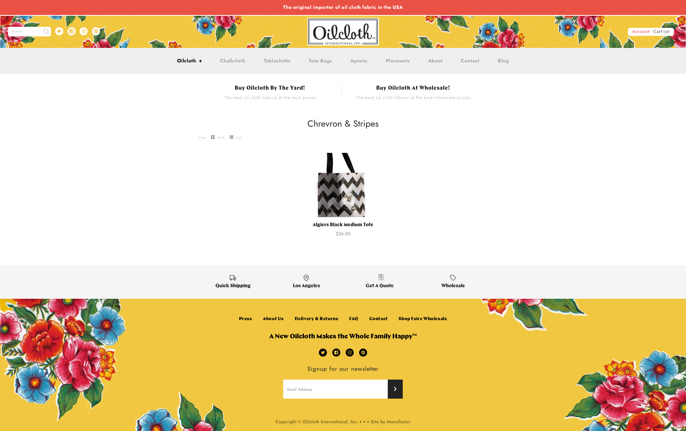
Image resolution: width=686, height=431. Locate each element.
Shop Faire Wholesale (422, 319)
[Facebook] (72, 31)
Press (245, 319)
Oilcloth (189, 60)
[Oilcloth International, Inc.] (343, 21)
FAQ (353, 319)
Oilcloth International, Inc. (330, 421)
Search (16, 31)
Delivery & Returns (316, 319)
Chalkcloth (232, 60)
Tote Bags (320, 60)
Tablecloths (277, 60)
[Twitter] (59, 31)
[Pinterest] (96, 31)
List (238, 137)
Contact (470, 60)
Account (641, 32)
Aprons (358, 60)
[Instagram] (84, 31)
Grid (222, 137)
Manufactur (399, 421)
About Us (273, 319)
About (435, 60)
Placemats (398, 60)
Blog (503, 60)
